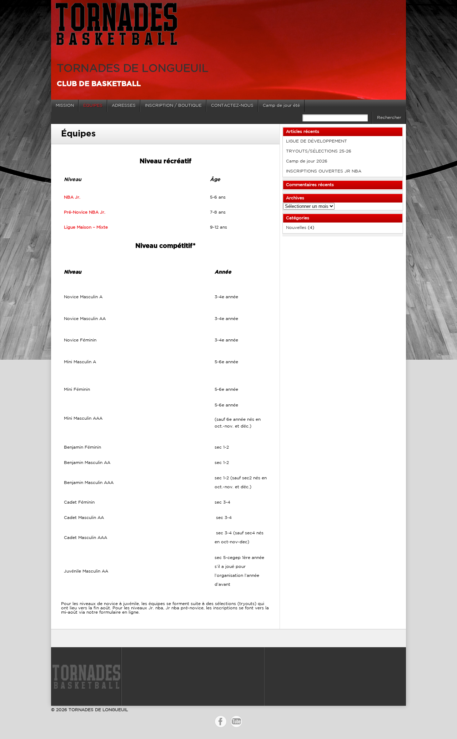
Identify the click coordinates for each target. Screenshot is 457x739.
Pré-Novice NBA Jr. (84, 212)
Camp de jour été (281, 106)
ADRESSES (124, 106)
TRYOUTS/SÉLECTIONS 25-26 (318, 151)
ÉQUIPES (92, 106)
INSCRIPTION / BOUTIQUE (173, 106)
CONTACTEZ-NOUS (232, 106)
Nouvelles (296, 228)
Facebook (220, 721)
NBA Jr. (72, 197)
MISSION (65, 106)
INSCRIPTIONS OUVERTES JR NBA (323, 171)
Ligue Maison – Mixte (86, 227)
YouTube (236, 721)
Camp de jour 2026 (306, 161)
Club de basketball (99, 84)
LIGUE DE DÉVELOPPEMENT (316, 141)
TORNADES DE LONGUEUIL (133, 69)
